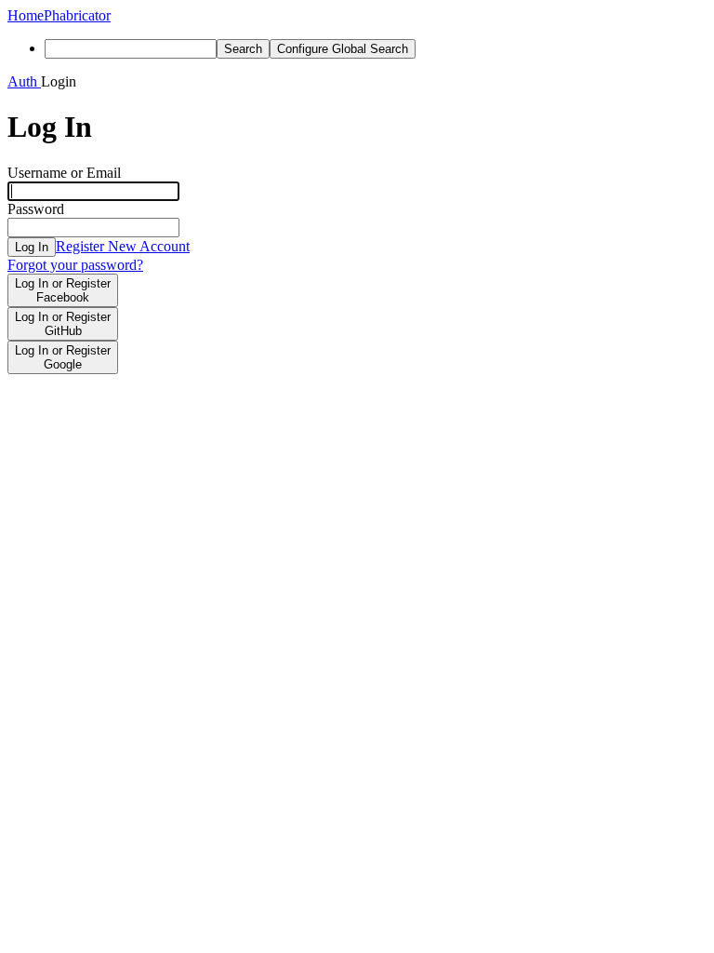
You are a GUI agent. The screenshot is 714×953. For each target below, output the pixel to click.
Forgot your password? (75, 265)
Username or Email (64, 173)
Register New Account (123, 246)
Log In (31, 247)
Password (35, 209)
